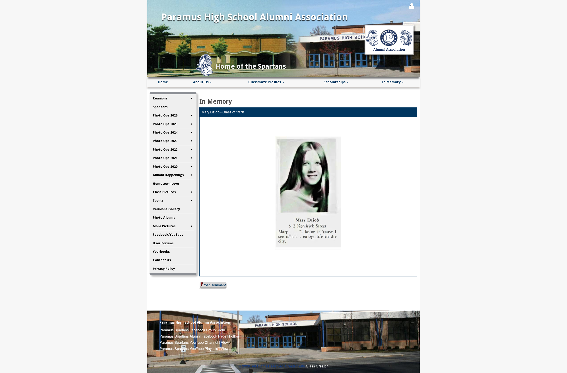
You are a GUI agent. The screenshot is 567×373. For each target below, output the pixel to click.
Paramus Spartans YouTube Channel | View (194, 342)
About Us (201, 82)
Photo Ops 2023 (165, 141)
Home (163, 82)
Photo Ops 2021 (165, 158)
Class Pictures (164, 192)
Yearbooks (161, 252)
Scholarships (335, 82)
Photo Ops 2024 (165, 132)
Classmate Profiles (265, 82)
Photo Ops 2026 (165, 115)
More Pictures (164, 226)
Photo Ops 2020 (165, 167)
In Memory (392, 82)
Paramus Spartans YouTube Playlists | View (194, 348)
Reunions (160, 98)
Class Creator (317, 366)
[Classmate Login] (411, 6)
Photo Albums (164, 218)
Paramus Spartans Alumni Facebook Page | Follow (199, 336)
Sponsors (160, 107)
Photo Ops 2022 (165, 150)
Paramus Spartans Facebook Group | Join (192, 329)
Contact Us (162, 260)
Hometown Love (166, 184)
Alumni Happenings (168, 175)
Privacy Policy (164, 269)
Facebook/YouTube (168, 235)
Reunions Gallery (166, 209)
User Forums (163, 243)
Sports (158, 200)
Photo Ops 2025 (165, 124)
